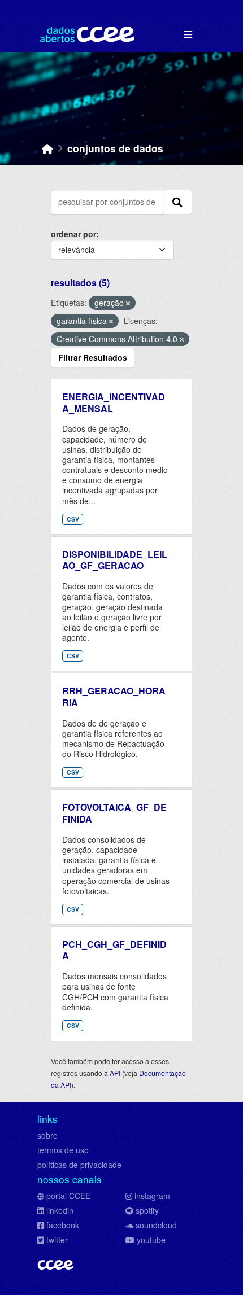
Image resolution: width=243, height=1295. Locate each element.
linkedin (59, 1210)
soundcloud (156, 1225)
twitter (57, 1239)
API (115, 1073)
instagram (152, 1195)
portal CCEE (68, 1195)
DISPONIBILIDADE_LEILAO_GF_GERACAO (114, 560)
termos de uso (63, 1150)
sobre (47, 1135)
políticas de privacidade (79, 1164)
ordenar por (73, 233)
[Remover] (128, 303)
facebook (62, 1225)
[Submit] (177, 202)
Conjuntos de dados (115, 148)
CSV (73, 519)
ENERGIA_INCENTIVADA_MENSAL (113, 402)
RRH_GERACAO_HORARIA (114, 696)
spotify (147, 1210)
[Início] (47, 148)
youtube (151, 1239)
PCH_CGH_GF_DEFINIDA (114, 950)
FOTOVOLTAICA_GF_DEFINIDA (114, 812)
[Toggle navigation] (187, 35)
